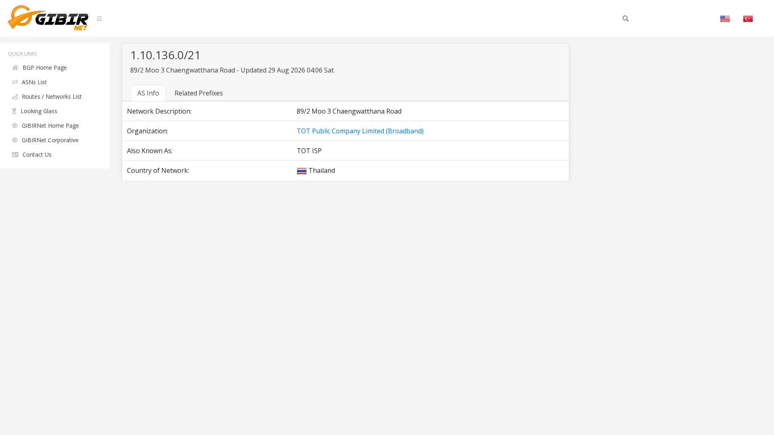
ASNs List (34, 82)
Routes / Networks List (52, 96)
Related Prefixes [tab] (199, 93)
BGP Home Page (45, 67)
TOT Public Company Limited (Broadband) (360, 130)
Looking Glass (39, 111)
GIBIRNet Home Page (50, 125)
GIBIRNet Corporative (50, 140)
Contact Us (37, 154)
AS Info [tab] (148, 93)
